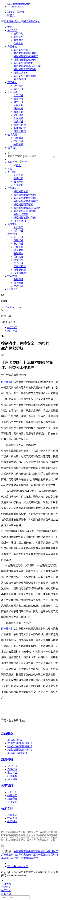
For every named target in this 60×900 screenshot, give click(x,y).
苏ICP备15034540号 (17, 866)
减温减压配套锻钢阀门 (26, 59)
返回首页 (6, 893)
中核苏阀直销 (21, 851)
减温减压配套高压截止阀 (27, 66)
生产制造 (18, 144)
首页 (9, 27)
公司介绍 (18, 33)
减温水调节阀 (21, 72)
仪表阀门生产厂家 (16, 854)
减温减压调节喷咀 (23, 63)
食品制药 (18, 118)
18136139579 (17, 6)
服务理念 (18, 40)
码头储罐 (18, 108)
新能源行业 (20, 128)
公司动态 (18, 85)
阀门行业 (18, 89)
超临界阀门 (20, 79)
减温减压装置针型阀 (25, 76)
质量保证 (18, 138)
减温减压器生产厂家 (12, 858)
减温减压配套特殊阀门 (26, 53)
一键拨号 (6, 884)
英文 (12, 15)
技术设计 (18, 141)
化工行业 (18, 95)
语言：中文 (17, 12)
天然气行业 (20, 124)
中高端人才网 (30, 858)
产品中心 (12, 46)
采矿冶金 (18, 115)
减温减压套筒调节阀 (25, 69)
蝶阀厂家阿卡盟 (34, 854)
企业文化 (18, 43)
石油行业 (18, 98)
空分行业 (18, 121)
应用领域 (12, 92)
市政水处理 (20, 131)
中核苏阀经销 (35, 851)
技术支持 (12, 134)
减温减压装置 (21, 50)
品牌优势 (18, 37)
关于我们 (12, 30)
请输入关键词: (15, 156)
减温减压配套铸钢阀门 (26, 56)
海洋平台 (18, 111)
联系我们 (12, 147)
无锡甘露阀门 (50, 854)
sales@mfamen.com (20, 3)
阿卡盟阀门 (7, 382)
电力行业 (18, 102)
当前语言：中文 (17, 162)
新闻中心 (12, 82)
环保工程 (18, 105)
